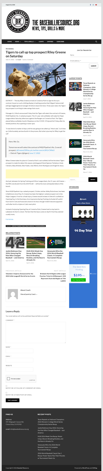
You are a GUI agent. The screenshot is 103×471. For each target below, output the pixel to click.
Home (9, 41)
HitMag (94, 468)
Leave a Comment (28, 59)
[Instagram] (93, 5)
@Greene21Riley (23, 150)
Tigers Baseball (40, 226)
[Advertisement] (42, 173)
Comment (10, 320)
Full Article (9, 219)
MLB (23, 226)
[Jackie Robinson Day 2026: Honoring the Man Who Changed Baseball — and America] (15, 243)
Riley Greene (30, 226)
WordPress (85, 468)
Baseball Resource (23, 468)
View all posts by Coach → (28, 294)
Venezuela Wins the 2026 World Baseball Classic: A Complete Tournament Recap (55, 254)
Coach (19, 59)
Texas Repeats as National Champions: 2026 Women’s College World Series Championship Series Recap (89, 89)
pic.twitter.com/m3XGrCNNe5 (42, 150)
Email (8, 356)
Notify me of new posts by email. (19, 395)
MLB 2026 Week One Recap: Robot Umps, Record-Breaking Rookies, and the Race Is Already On (35, 255)
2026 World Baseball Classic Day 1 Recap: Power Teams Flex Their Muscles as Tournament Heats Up (89, 162)
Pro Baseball (10, 49)
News (17, 41)
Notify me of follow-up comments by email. (23, 388)
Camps (41, 41)
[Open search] (96, 41)
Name (8, 347)
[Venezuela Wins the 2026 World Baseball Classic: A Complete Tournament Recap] (56, 243)
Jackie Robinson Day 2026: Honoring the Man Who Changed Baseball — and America (15, 254)
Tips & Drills (29, 41)
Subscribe (60, 41)
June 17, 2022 (34, 153)
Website (9, 365)
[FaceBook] (90, 5)
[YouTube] (96, 5)
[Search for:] (83, 179)
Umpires (50, 41)
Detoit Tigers (16, 226)
